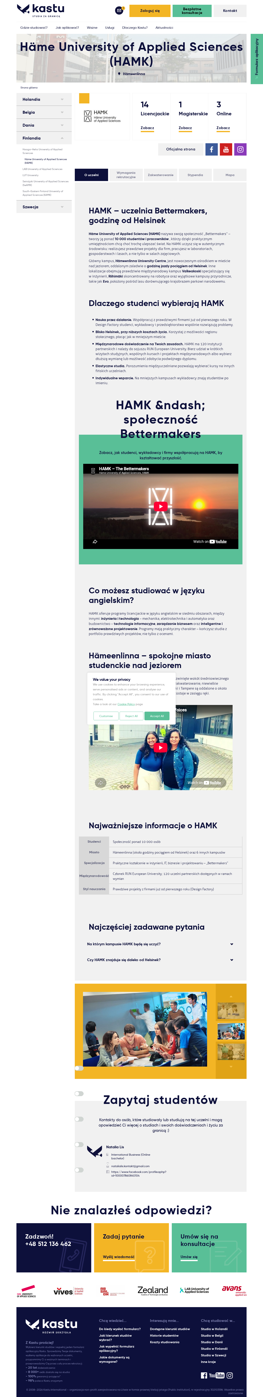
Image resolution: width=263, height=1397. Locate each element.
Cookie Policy (126, 704)
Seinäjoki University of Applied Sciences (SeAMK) (45, 183)
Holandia (31, 99)
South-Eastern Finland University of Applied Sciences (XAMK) (43, 193)
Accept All (157, 716)
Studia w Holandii (214, 1329)
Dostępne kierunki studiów (170, 1329)
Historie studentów (164, 1335)
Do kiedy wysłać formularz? (120, 1329)
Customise (106, 716)
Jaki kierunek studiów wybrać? (115, 1337)
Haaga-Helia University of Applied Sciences (42, 151)
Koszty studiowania (164, 1342)
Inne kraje (208, 1362)
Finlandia (32, 138)
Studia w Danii (212, 1342)
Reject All (131, 716)
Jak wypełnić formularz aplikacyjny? (116, 1348)
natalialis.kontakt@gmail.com (130, 1166)
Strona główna (29, 87)
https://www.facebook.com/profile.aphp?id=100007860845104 (138, 1173)
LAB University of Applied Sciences (42, 169)
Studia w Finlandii (214, 1349)
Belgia (29, 112)
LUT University (30, 175)
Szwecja (30, 207)
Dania (28, 125)
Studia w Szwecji (213, 1355)
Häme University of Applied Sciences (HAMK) (46, 161)
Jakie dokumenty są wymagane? (114, 1359)
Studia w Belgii (212, 1335)
